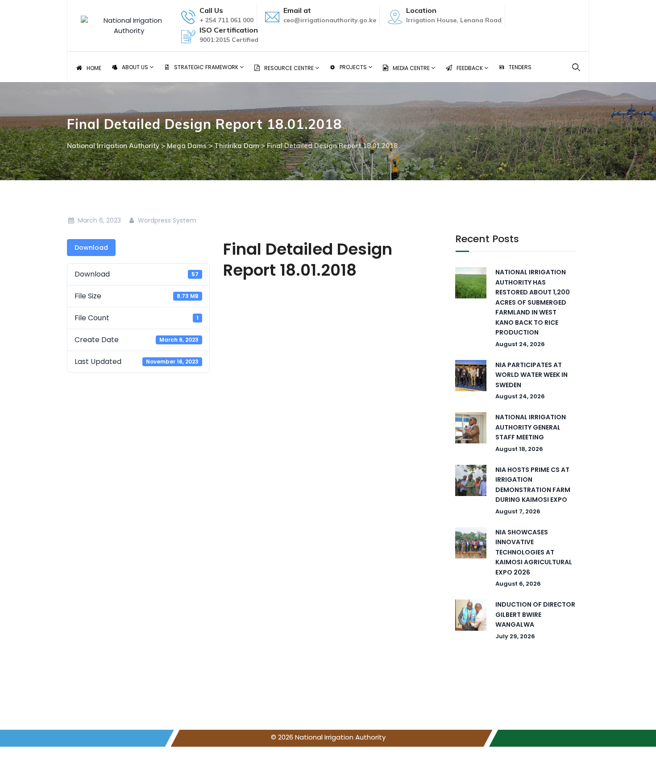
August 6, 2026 (518, 583)
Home (94, 68)
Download (91, 247)
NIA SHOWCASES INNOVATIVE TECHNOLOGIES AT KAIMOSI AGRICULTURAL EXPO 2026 (533, 552)
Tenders (520, 67)
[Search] (576, 67)
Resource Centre (289, 68)
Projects (354, 67)
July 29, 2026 (515, 636)
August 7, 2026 (517, 511)
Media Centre (412, 68)
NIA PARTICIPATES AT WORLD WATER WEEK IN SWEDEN (531, 374)
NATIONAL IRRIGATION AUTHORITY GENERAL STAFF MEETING (530, 427)
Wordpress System (166, 220)
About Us (135, 67)
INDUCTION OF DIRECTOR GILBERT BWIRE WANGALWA (535, 614)
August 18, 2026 (519, 449)
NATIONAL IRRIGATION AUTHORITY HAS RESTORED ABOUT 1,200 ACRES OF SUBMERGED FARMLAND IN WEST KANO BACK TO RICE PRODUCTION (532, 302)
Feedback (470, 68)
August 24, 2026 (520, 344)
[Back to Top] (637, 754)
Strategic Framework (207, 67)
